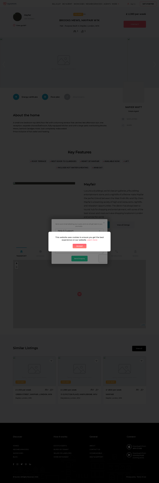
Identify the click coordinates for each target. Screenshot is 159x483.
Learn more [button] (92, 240)
